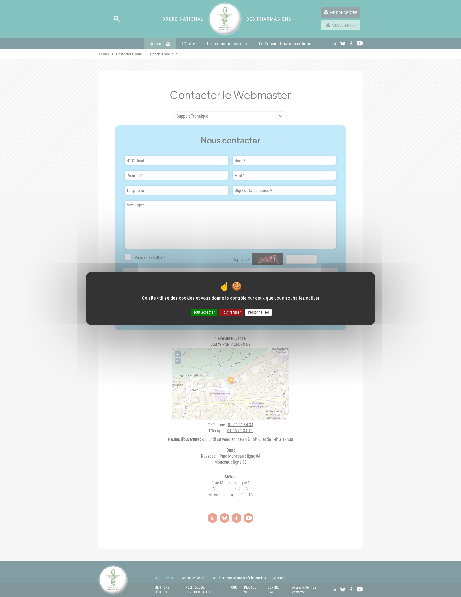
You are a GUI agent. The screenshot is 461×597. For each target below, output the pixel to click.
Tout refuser (231, 312)
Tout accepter (204, 312)
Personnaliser (258, 312)
